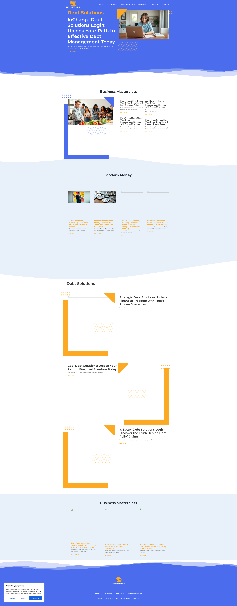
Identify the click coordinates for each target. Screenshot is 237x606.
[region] (24, 592)
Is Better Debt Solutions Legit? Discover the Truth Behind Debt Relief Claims (143, 433)
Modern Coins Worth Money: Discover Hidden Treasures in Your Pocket (157, 223)
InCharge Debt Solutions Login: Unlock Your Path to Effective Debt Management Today (91, 31)
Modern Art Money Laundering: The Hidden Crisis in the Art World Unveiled (78, 224)
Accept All (36, 598)
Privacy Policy (120, 593)
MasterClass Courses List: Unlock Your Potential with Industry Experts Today (156, 122)
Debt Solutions (112, 4)
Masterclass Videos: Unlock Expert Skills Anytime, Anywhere (116, 547)
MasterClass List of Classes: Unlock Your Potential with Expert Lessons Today (131, 103)
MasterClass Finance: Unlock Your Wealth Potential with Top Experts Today (153, 547)
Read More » (124, 113)
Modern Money (143, 4)
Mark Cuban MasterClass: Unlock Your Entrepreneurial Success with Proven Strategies (131, 121)
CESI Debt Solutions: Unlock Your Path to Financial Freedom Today (92, 367)
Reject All (24, 598)
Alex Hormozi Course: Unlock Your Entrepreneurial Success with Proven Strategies (155, 104)
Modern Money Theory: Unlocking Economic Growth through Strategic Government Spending (130, 225)
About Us (155, 4)
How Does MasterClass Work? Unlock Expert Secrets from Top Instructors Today (83, 545)
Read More (72, 52)
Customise (12, 598)
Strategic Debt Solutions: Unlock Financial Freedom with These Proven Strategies (143, 301)
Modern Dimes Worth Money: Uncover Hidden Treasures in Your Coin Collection (104, 224)
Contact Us (165, 4)
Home (101, 4)
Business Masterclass (128, 4)
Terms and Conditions (135, 593)
